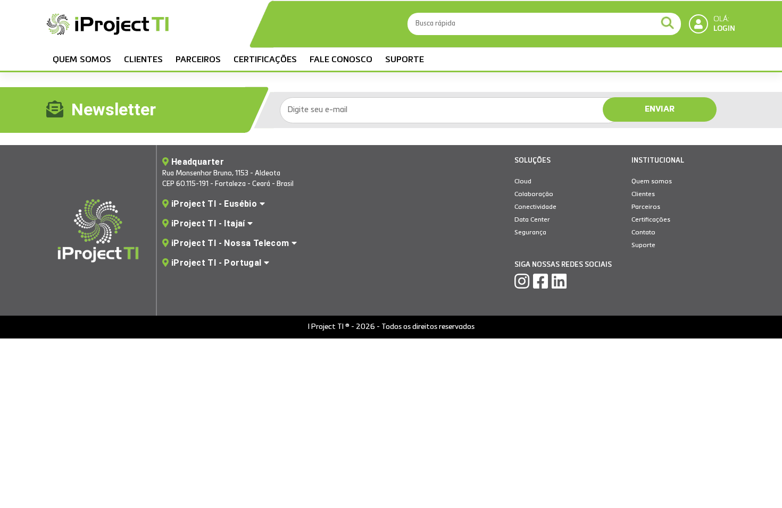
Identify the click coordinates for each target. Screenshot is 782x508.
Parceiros (198, 60)
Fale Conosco (341, 60)
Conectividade (535, 207)
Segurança (530, 233)
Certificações (265, 60)
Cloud (522, 182)
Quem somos (82, 60)
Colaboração (533, 194)
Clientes (143, 60)
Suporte (404, 60)
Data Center (532, 220)
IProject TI (107, 25)
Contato (643, 233)
